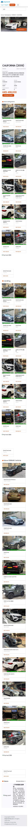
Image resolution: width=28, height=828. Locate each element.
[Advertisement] (14, 47)
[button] (14, 24)
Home (2, 15)
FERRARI (14, 15)
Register (12, 4)
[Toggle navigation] (18, 4)
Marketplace (8, 15)
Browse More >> (21, 781)
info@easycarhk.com (10, 824)
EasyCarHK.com (9, 819)
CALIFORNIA (19, 15)
